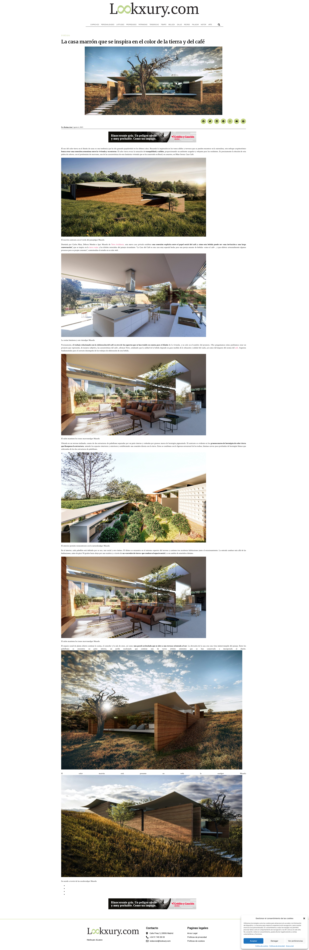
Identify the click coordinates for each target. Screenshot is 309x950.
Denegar (274, 941)
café (236, 348)
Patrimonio (143, 24)
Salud (179, 24)
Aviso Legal (290, 946)
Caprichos (94, 24)
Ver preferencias (295, 941)
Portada (65, 35)
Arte (210, 24)
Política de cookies (261, 946)
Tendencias (154, 24)
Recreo (187, 24)
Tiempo (163, 24)
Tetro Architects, (117, 244)
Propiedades (131, 24)
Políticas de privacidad (277, 946)
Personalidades (107, 24)
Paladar (195, 24)
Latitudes (120, 24)
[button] (304, 918)
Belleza (172, 24)
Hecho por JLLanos (94, 940)
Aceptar (253, 941)
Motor (203, 24)
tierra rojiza (93, 247)
